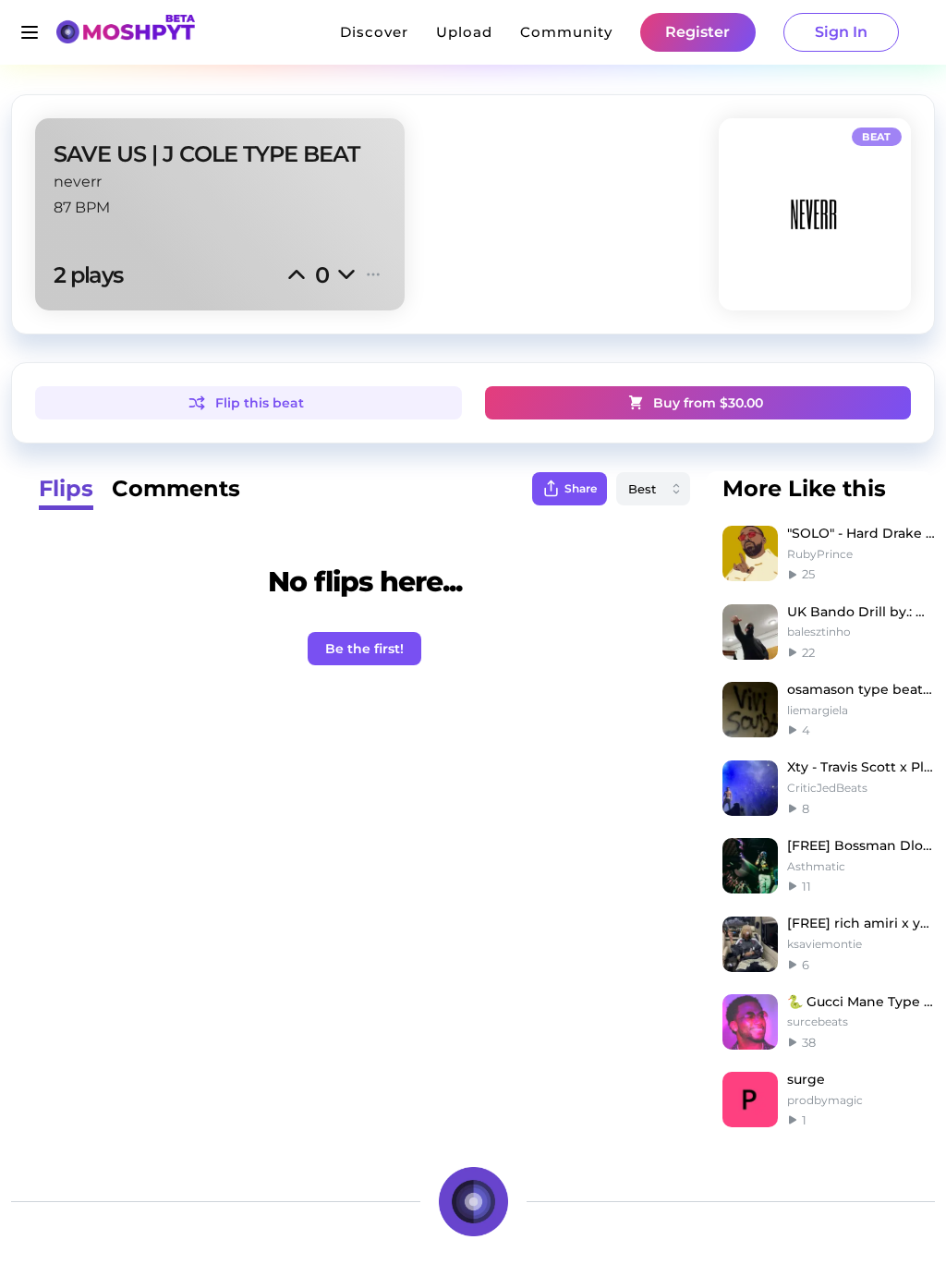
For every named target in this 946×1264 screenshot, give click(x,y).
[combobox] (653, 488)
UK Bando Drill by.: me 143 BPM (861, 611)
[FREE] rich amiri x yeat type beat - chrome (861, 923)
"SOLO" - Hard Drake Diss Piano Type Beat (861, 533)
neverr (78, 181)
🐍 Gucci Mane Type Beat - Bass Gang (861, 1001)
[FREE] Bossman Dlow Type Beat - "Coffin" (861, 845)
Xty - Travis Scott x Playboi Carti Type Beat (861, 767)
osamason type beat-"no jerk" (861, 689)
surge (806, 1079)
